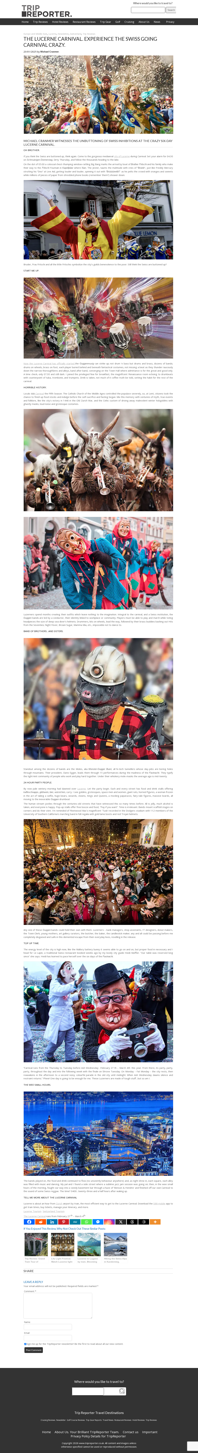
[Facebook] (29, 1222)
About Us (144, 22)
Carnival (39, 393)
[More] (155, 1222)
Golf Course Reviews (76, 1420)
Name (27, 1322)
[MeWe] (75, 1222)
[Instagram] (109, 1222)
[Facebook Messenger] (98, 1222)
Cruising (129, 22)
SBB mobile (159, 1203)
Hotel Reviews (60, 22)
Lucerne (52, 33)
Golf (117, 22)
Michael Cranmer (49, 51)
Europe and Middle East (35, 33)
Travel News (108, 1420)
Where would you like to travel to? (152, 3)
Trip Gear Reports (94, 1420)
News (157, 22)
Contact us (130, 1432)
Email (27, 1332)
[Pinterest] (63, 1222)
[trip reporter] (48, 16)
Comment (30, 1291)
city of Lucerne (122, 156)
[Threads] (132, 1222)
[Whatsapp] (86, 1222)
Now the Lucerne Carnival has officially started (49, 363)
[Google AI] (143, 1222)
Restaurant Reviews (84, 22)
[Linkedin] (52, 1222)
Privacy (170, 22)
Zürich (59, 1203)
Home (25, 22)
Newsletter (63, 33)
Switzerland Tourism (54, 1211)
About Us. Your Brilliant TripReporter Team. (87, 1432)
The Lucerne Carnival (35, 1216)
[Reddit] (40, 1222)
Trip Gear (105, 22)
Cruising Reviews (48, 1420)
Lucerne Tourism (32, 1211)
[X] (120, 1222)
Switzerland (75, 33)
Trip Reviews (40, 22)
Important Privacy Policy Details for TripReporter (114, 1434)
